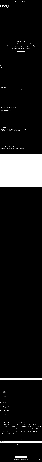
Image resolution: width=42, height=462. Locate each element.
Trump (8, 431)
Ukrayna (22, 431)
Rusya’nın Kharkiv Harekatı (7, 406)
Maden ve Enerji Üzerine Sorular (8, 146)
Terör (4, 431)
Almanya (12, 422)
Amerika (17, 422)
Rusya (13, 429)
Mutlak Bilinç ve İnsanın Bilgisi (8, 107)
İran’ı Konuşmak (5, 395)
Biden (33, 422)
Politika (2, 428)
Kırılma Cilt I (21, 41)
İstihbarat (12, 433)
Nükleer (31, 426)
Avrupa (23, 422)
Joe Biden (7, 426)
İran (3, 433)
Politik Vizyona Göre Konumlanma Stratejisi (10, 414)
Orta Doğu (36, 426)
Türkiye (14, 431)
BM (1, 424)
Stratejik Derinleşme (5, 391)
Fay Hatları (3, 127)
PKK (39, 426)
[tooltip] (19, 454)
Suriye (35, 428)
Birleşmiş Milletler (38, 422)
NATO (26, 426)
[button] (41, 379)
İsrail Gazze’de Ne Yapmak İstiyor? (8, 417)
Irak (3, 426)
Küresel (16, 426)
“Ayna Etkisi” (3, 87)
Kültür (12, 426)
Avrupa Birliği (28, 422)
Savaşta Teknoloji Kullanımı (7, 398)
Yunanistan (27, 431)
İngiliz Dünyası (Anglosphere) (8, 67)
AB (1, 422)
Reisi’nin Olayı (4, 402)
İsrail (8, 433)
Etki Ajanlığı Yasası (5, 410)
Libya (21, 426)
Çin (31, 431)
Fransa (32, 424)
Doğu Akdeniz (22, 424)
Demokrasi (6, 424)
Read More (21, 50)
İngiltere (36, 431)
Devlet (10, 424)
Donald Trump (15, 424)
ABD (6, 422)
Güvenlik (37, 424)
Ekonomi (27, 424)
